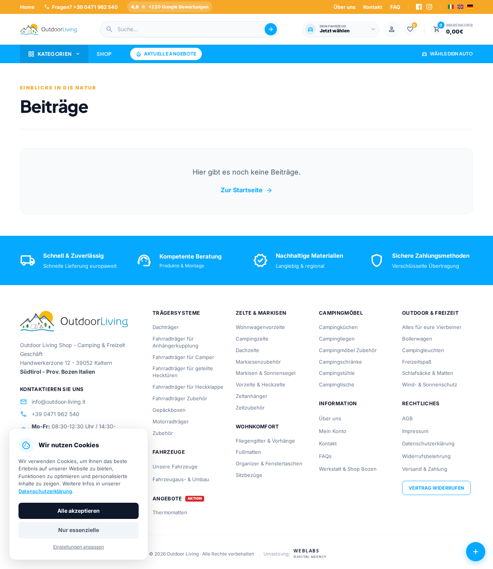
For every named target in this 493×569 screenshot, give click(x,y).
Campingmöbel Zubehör (348, 350)
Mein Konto (332, 431)
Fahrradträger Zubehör (180, 398)
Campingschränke (340, 362)
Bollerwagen (417, 339)
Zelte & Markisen (261, 313)
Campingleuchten (423, 350)
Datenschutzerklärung (428, 443)
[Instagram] (429, 7)
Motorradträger (171, 421)
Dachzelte (247, 350)
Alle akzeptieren (78, 510)
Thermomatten (170, 512)
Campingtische (336, 384)
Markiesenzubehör (258, 362)
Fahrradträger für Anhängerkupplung (175, 342)
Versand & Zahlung (424, 469)
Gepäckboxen (169, 410)
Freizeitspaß (416, 362)
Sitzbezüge (249, 475)
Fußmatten (248, 452)
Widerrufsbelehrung (426, 456)
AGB (407, 418)
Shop (104, 54)
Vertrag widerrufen (436, 488)
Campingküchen (338, 327)
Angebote (167, 499)
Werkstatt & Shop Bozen (348, 469)
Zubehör (163, 433)
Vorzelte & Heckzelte (260, 384)
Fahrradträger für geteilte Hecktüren (183, 371)
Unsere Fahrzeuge (175, 466)
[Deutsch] (470, 7)
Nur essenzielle (78, 530)
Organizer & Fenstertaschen (269, 463)
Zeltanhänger (251, 396)
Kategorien (54, 54)
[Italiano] (451, 7)
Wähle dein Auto (447, 53)
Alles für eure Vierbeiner (431, 327)
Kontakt (372, 7)
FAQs (325, 456)
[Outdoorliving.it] (48, 29)
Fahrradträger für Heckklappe (188, 387)
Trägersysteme (176, 313)
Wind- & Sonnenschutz (429, 384)
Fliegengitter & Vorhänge (265, 441)
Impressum (415, 431)
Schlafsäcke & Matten (427, 373)
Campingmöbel (341, 313)
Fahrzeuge (169, 452)
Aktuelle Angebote (166, 54)
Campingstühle (337, 373)
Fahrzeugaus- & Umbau (181, 479)
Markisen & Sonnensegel (265, 373)
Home (27, 7)
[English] (460, 7)
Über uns (344, 7)
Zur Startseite (247, 190)
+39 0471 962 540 (49, 414)
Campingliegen (337, 339)
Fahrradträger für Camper (183, 357)
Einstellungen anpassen (78, 547)
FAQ (395, 7)
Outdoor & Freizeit (430, 313)
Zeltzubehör (250, 408)
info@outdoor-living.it (53, 402)
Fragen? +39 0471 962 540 (81, 6)
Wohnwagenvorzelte (260, 327)
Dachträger (166, 327)
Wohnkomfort (257, 426)
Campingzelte (252, 339)
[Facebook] (419, 7)
